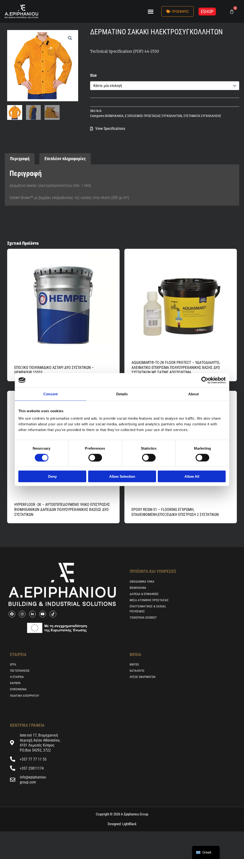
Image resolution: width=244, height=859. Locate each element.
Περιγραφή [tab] (20, 158)
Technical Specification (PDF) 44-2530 (124, 51)
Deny (52, 476)
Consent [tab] (50, 394)
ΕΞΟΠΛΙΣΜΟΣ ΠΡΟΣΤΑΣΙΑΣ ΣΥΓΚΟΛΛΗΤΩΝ (153, 116)
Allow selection (122, 476)
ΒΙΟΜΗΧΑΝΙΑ (114, 116)
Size (93, 75)
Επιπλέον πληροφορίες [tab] (65, 158)
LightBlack (129, 824)
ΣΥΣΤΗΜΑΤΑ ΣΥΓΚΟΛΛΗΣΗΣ (202, 116)
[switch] (95, 457)
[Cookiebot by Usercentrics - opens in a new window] (205, 380)
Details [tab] (122, 394)
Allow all (191, 476)
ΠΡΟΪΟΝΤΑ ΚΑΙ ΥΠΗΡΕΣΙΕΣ (153, 571)
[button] (150, 11)
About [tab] (193, 394)
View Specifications (110, 128)
